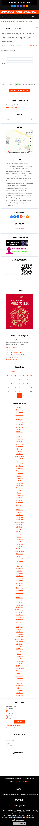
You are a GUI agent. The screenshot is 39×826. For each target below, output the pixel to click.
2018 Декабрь (20, 490)
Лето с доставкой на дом (13, 352)
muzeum (11, 46)
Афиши (8, 350)
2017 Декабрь (20, 471)
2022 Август (19, 578)
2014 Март (19, 449)
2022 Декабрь (20, 588)
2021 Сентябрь (19, 551)
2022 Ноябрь (19, 585)
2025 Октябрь (19, 671)
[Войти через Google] (24, 216)
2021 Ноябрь (19, 556)
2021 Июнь (19, 544)
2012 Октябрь (19, 427)
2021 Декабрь (20, 559)
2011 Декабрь (20, 410)
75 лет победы (10, 340)
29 (17, 22)
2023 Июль (19, 605)
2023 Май (19, 600)
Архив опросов (17, 725)
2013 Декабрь (20, 444)
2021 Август (19, 549)
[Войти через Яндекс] (21, 216)
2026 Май (19, 688)
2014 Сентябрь (19, 456)
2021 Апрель (19, 539)
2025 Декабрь (20, 676)
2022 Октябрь (19, 583)
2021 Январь (19, 532)
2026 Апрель (19, 685)
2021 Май (19, 542)
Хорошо (11, 711)
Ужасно (10, 718)
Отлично (11, 708)
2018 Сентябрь (19, 485)
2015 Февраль (19, 459)
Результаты (9, 725)
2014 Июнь (19, 454)
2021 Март (19, 537)
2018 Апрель (19, 478)
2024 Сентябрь (19, 639)
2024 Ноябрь (19, 644)
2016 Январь (19, 466)
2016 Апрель (19, 468)
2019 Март (19, 493)
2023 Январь (19, 590)
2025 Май (19, 659)
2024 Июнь (19, 632)
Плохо (10, 715)
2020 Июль (19, 517)
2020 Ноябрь (19, 527)
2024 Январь (19, 620)
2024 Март (19, 624)
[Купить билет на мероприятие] (17, 253)
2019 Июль (19, 498)
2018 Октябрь (19, 488)
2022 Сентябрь (19, 581)
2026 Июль (19, 693)
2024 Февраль (19, 622)
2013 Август (19, 439)
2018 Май (19, 481)
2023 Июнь (19, 603)
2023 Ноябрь (19, 615)
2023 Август (19, 607)
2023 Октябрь (19, 612)
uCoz (27, 781)
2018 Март (19, 476)
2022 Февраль (19, 563)
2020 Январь (19, 502)
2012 (8, 22)
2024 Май (19, 629)
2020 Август (19, 520)
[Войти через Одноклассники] (27, 216)
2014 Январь (19, 446)
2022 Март (19, 566)
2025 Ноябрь (19, 673)
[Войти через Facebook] (17, 216)
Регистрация (10, 107)
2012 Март (19, 417)
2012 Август (19, 422)
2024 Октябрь (19, 642)
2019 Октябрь (19, 500)
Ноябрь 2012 (11, 372)
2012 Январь (19, 412)
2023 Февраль (19, 593)
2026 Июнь (19, 690)
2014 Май (19, 451)
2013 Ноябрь (19, 442)
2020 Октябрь (19, 524)
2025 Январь (19, 649)
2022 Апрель (19, 568)
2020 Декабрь (20, 529)
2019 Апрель (19, 495)
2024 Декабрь (20, 646)
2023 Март (19, 595)
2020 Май (19, 512)
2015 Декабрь (20, 464)
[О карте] (17, 246)
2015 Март (19, 461)
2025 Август (19, 666)
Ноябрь (13, 22)
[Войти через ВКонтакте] (14, 216)
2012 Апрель (19, 420)
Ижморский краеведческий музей (19, 12)
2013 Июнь (19, 437)
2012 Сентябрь (19, 424)
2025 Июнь (19, 661)
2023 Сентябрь (19, 610)
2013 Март (19, 434)
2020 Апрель (19, 510)
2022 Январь (19, 561)
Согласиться (19, 823)
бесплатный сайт (20, 781)
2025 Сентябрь (19, 668)
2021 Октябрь (19, 554)
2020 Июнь (19, 515)
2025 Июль (19, 664)
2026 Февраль (19, 681)
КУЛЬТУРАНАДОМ (11, 360)
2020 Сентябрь (19, 522)
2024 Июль (19, 634)
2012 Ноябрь (19, 429)
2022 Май (19, 571)
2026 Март (19, 683)
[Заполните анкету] (26, 275)
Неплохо (11, 713)
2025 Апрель (19, 656)
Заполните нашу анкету (13, 275)
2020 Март (19, 507)
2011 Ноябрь (19, 407)
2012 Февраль (19, 415)
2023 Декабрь (20, 617)
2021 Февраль (19, 534)
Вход (15, 107)
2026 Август (19, 695)
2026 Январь (19, 678)
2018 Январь (19, 473)
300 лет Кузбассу (11, 347)
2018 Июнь (19, 483)
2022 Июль (19, 576)
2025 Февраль (19, 651)
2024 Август (19, 637)
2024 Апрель (19, 627)
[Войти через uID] (11, 216)
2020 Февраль (19, 505)
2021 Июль (19, 546)
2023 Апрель (19, 598)
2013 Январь (19, 432)
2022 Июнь (19, 573)
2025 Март (19, 654)
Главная (3, 22)
